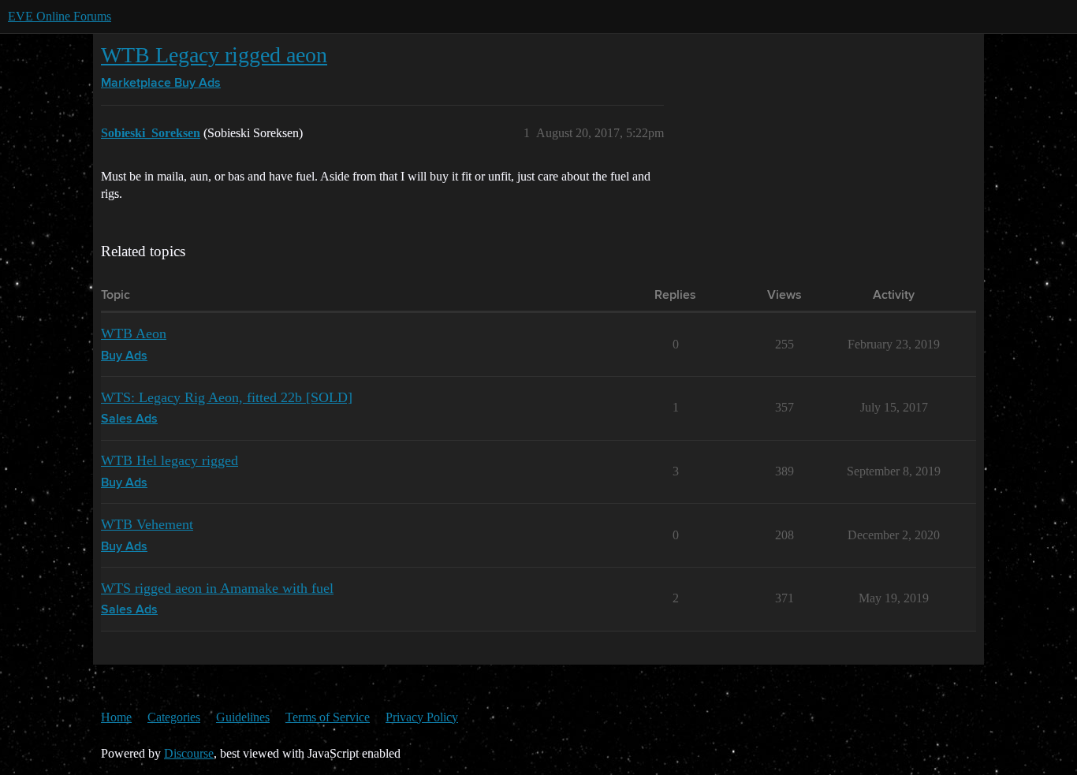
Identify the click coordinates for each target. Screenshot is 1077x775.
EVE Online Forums (59, 16)
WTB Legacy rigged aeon (214, 55)
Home (116, 717)
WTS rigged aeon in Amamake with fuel (217, 588)
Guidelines (243, 717)
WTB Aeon (133, 333)
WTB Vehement (147, 524)
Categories (173, 717)
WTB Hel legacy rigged (169, 460)
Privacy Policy (422, 717)
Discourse (189, 753)
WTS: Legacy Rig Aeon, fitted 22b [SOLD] (226, 397)
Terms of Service (327, 717)
